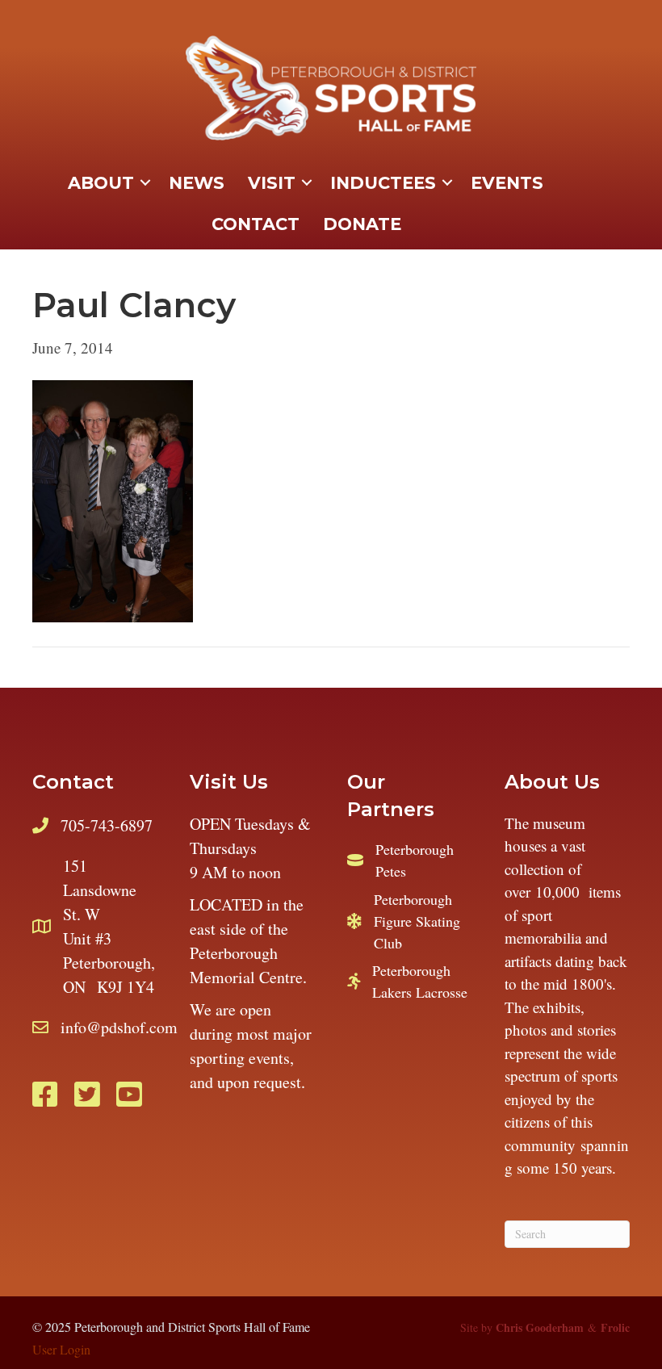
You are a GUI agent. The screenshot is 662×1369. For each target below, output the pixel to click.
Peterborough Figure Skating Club (417, 921)
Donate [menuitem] (362, 224)
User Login (61, 1349)
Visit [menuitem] (271, 183)
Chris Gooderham (540, 1327)
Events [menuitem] (507, 183)
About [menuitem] (101, 183)
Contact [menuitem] (256, 224)
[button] (145, 183)
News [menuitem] (196, 183)
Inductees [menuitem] (383, 183)
